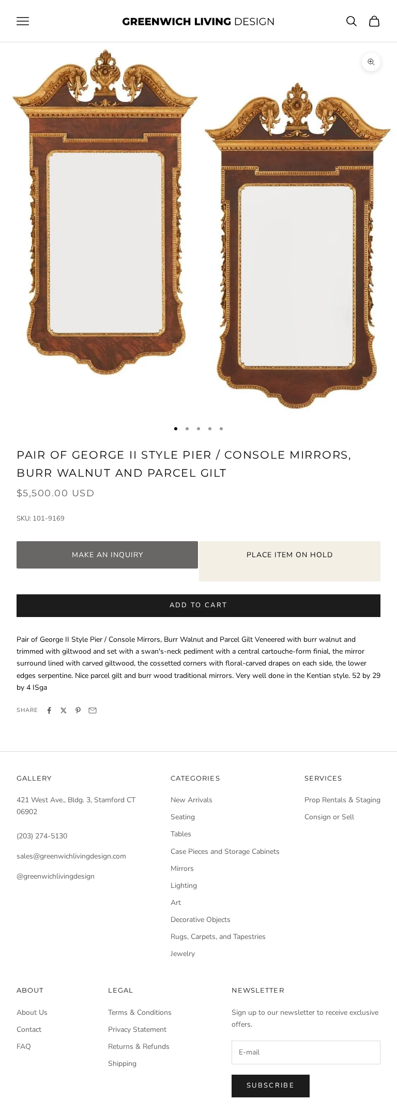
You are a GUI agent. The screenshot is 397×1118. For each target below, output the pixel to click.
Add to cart (199, 605)
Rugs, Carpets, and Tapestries (218, 937)
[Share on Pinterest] (78, 710)
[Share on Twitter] (63, 710)
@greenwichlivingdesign (56, 876)
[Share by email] (92, 710)
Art (176, 903)
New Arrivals (191, 800)
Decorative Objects (201, 920)
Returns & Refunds (139, 1046)
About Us (32, 1012)
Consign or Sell (329, 817)
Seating (183, 817)
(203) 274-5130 (42, 836)
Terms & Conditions (140, 1012)
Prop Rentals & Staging (342, 800)
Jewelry (183, 954)
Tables (181, 834)
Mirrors (182, 868)
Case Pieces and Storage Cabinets (225, 851)
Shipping (122, 1063)
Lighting (184, 885)
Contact (29, 1029)
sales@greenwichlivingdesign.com (71, 856)
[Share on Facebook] (49, 710)
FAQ (24, 1046)
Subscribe (271, 1085)
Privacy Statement (137, 1029)
